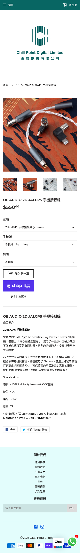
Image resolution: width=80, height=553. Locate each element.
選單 (11, 5)
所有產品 (40, 471)
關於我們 (40, 476)
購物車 (72, 5)
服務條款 (40, 486)
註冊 (71, 508)
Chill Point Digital (41, 537)
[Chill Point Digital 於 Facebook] (35, 527)
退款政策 (40, 491)
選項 (6, 219)
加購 (6, 254)
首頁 (5, 84)
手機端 (7, 236)
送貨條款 (40, 462)
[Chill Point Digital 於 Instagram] (42, 527)
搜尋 (40, 481)
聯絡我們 (40, 467)
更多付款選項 (18, 296)
